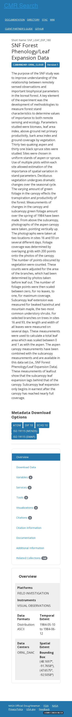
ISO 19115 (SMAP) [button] (24, 436)
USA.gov (30, 709)
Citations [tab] (23, 517)
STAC (45, 19)
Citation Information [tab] (28, 528)
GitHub (39, 28)
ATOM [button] (17, 425)
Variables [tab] (23, 477)
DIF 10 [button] (29, 425)
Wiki (52, 19)
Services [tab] (23, 487)
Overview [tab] (22, 457)
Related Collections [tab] (31, 558)
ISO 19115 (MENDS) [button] (25, 431)
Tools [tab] (21, 497)
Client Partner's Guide (19, 28)
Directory (33, 19)
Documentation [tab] (26, 538)
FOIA (46, 705)
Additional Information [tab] (30, 548)
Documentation (15, 19)
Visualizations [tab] (26, 507)
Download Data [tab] (26, 467)
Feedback (44, 709)
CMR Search (21, 5)
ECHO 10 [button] (42, 425)
